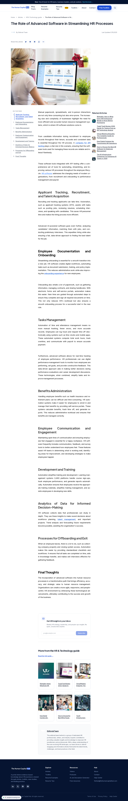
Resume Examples (51, 778)
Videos (72, 771)
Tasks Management (22, 128)
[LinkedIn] (13, 786)
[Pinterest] (28, 786)
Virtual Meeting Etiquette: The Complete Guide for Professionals (106, 136)
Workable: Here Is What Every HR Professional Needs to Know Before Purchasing (105, 119)
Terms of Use (91, 796)
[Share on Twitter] (26, 42)
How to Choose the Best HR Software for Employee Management (106, 149)
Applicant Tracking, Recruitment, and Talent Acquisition (24, 116)
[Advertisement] (104, 75)
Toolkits (74, 8)
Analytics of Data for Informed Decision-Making (25, 146)
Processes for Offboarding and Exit (25, 151)
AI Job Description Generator (79, 778)
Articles (20, 17)
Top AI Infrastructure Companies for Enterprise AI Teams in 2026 (106, 156)
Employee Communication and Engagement (25, 136)
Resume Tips (62, 8)
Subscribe (81, 633)
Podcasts (73, 774)
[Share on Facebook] (30, 42)
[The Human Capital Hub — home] (20, 7)
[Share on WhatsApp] (39, 42)
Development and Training (25, 141)
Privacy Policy (102, 796)
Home (13, 17)
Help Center (98, 778)
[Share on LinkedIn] (34, 42)
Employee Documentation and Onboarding (24, 123)
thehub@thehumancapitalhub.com (105, 781)
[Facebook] (23, 786)
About (84, 8)
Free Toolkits (104, 8)
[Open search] (115, 8)
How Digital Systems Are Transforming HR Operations (107, 142)
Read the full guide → (45, 656)
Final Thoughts (21, 156)
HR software (47, 173)
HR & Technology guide (34, 17)
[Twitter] (18, 786)
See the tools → (87, 2)
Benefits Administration (24, 132)
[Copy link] (43, 42)
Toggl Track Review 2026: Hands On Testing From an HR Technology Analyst (106, 128)
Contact (92, 8)
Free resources (75, 781)
